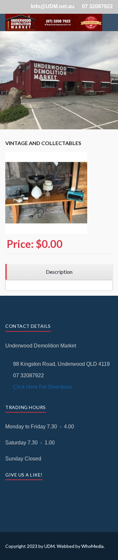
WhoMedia (92, 546)
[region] (59, 272)
